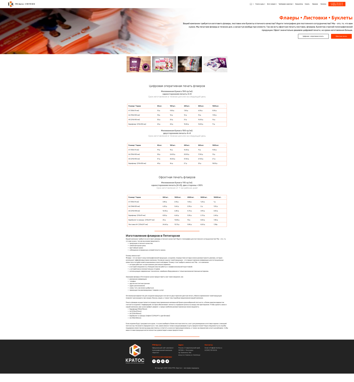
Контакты (323, 4)
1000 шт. (215, 106)
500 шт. (201, 106)
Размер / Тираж (134, 106)
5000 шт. (204, 197)
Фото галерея (271, 4)
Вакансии (315, 4)
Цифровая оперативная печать (313, 36)
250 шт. (187, 106)
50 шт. (159, 106)
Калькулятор (299, 4)
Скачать (307, 4)
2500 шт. (190, 197)
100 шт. (173, 106)
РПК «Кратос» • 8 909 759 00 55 (25, 4)
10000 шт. (217, 197)
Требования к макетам (285, 4)
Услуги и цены (259, 4)
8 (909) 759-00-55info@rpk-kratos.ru (337, 4)
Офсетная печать (341, 36)
